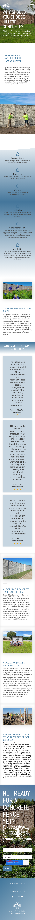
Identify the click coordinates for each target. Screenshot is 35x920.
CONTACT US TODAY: (16, 883)
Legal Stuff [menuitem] (12, 911)
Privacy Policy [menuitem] (21, 911)
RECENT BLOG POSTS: (16, 891)
